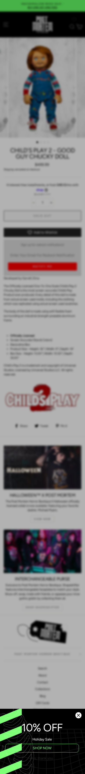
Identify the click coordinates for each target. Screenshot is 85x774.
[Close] (78, 715)
